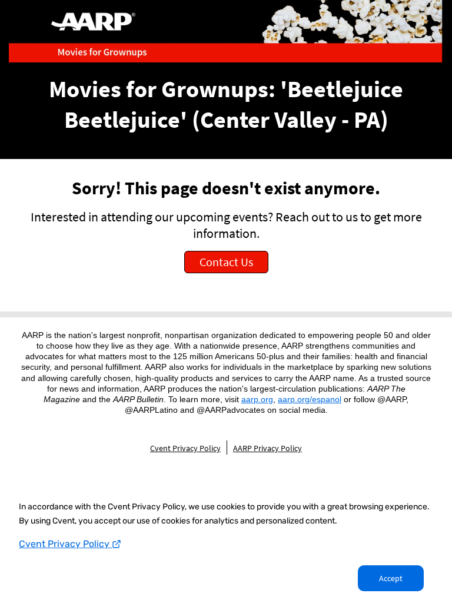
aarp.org (257, 399)
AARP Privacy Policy (267, 448)
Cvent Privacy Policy (65, 543)
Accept (391, 578)
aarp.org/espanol (309, 399)
